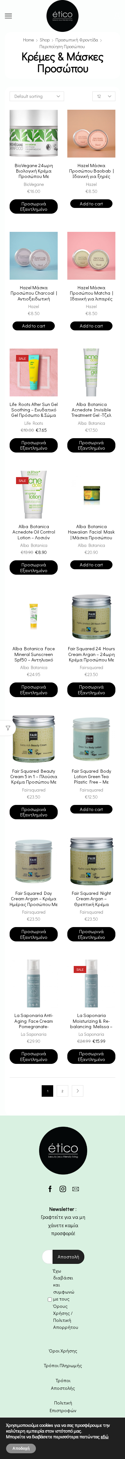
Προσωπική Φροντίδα (76, 40)
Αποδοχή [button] (21, 1448)
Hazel (91, 184)
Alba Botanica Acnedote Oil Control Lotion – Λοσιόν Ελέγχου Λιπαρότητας (34, 535)
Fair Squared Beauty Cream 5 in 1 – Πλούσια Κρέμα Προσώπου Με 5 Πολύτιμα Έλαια (33, 779)
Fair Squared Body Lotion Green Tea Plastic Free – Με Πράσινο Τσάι (91, 779)
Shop (45, 40)
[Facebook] (50, 1189)
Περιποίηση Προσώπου (62, 46)
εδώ (105, 1436)
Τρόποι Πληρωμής (63, 1365)
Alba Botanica (91, 423)
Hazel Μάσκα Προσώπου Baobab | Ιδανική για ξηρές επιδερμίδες (91, 174)
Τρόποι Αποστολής (63, 1384)
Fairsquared (91, 667)
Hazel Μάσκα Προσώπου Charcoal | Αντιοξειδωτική (34, 293)
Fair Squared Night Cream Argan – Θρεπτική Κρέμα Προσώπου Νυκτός (91, 901)
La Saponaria (33, 1034)
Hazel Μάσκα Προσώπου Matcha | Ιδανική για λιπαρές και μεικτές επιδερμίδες (91, 299)
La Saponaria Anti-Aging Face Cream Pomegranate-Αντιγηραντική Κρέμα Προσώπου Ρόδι (33, 1026)
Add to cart (91, 203)
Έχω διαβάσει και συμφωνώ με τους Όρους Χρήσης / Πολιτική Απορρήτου (65, 1298)
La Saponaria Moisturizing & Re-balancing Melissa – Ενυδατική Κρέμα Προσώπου (91, 1026)
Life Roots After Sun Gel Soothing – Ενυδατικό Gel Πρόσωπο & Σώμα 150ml (34, 413)
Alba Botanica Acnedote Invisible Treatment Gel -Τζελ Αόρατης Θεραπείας (91, 413)
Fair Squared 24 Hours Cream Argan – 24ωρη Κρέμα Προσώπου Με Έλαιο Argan (91, 657)
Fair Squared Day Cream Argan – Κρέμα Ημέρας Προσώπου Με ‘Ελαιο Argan (34, 901)
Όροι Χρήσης (63, 1350)
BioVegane (34, 184)
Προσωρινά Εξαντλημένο (33, 206)
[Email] (75, 1189)
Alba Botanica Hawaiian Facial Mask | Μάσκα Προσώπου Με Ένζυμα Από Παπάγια (91, 537)
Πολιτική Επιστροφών (63, 1406)
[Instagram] (63, 1189)
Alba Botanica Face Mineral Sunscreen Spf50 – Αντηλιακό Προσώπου (34, 657)
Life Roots (33, 423)
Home (28, 40)
